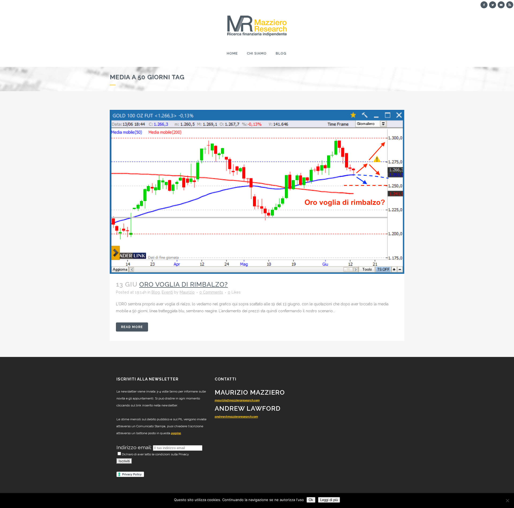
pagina (176, 433)
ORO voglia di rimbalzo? (183, 284)
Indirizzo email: (134, 447)
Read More (132, 327)
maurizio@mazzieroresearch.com (237, 400)
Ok (311, 500)
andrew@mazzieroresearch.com (236, 416)
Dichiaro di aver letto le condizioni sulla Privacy (155, 454)
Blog (156, 292)
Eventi (167, 292)
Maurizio (187, 292)
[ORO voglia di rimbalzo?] (257, 192)
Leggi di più (329, 500)
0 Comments (211, 292)
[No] (507, 500)
